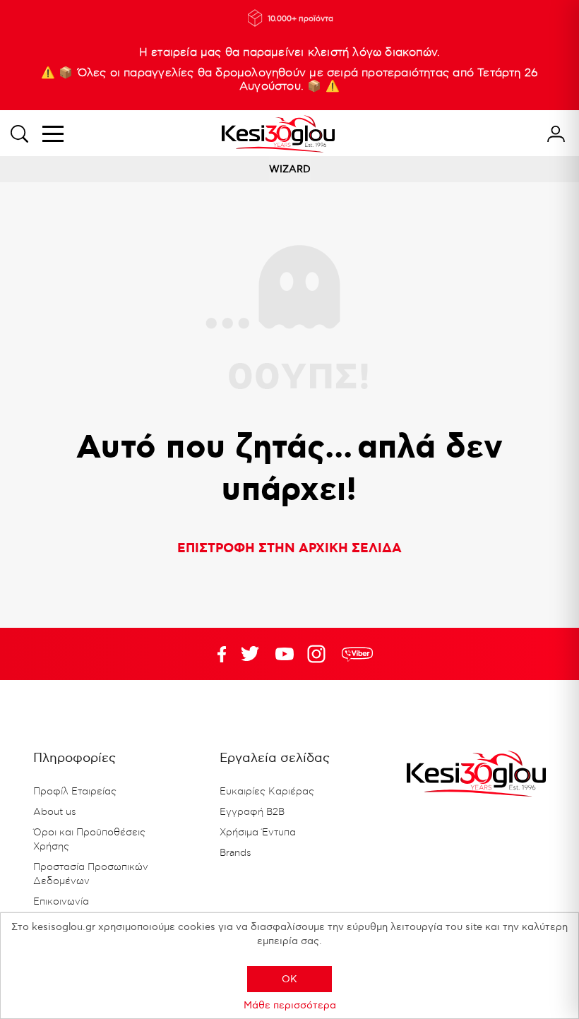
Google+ (319, 654)
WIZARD (290, 169)
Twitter (285, 654)
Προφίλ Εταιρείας (75, 791)
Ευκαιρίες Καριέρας (267, 791)
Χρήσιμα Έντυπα (258, 832)
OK (289, 979)
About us (54, 812)
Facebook (215, 654)
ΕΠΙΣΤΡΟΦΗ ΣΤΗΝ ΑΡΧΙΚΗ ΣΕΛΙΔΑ (289, 548)
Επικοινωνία (61, 901)
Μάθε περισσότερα (290, 1005)
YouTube (250, 654)
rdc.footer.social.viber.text (357, 654)
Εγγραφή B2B (252, 812)
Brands (235, 853)
